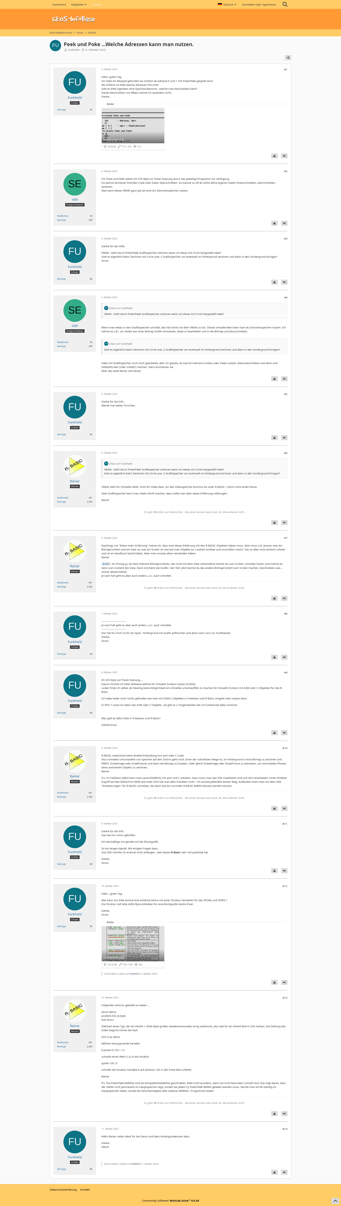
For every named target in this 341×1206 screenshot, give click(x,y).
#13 (285, 997)
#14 (285, 1129)
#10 (285, 748)
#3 (286, 238)
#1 (286, 69)
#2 (286, 171)
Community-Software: (170, 1200)
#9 (286, 672)
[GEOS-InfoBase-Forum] (170, 19)
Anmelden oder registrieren (259, 4)
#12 (285, 886)
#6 (286, 453)
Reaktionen (62, 215)
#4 (286, 297)
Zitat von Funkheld (120, 308)
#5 (286, 394)
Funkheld (73, 49)
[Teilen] (288, 57)
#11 (285, 823)
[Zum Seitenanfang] (335, 1201)
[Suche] (285, 4)
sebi (107, 563)
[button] (227, 4)
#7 (286, 538)
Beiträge (61, 109)
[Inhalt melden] (274, 155)
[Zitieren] (284, 155)
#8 (286, 613)
